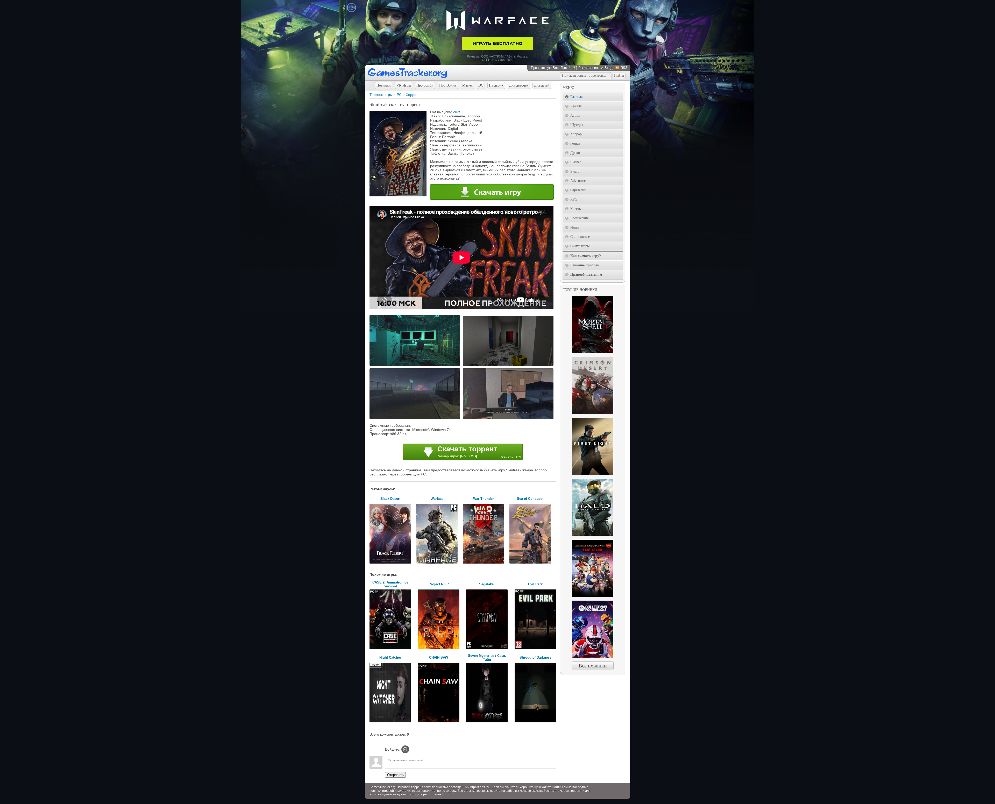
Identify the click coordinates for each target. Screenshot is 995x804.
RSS (624, 68)
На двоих (496, 85)
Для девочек (518, 85)
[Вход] (405, 749)
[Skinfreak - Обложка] (398, 195)
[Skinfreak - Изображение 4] (509, 419)
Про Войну (448, 85)
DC (480, 85)
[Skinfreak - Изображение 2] (509, 365)
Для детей (542, 85)
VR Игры (403, 85)
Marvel (467, 85)
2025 (457, 112)
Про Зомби (424, 85)
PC (399, 95)
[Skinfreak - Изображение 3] (415, 419)
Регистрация (588, 68)
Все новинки (593, 665)
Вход (609, 68)
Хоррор (412, 95)
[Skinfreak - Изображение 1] (415, 365)
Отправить (395, 775)
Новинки (383, 85)
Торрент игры (381, 95)
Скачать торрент (479, 452)
